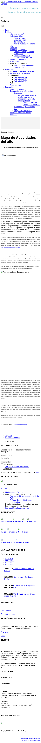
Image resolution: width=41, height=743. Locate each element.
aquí (37, 472)
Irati (14, 587)
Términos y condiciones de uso (31, 740)
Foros (3, 636)
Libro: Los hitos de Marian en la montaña (31, 104)
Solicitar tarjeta (6, 488)
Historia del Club (16, 36)
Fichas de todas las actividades (22, 71)
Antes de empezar (17, 89)
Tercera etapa (19, 42)
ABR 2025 (9, 559)
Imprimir (8, 436)
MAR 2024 (9, 561)
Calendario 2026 (20, 81)
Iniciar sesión (6, 462)
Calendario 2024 (20, 77)
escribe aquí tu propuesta (12, 667)
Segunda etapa (20, 40)
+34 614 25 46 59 (7, 680)
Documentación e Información (21, 91)
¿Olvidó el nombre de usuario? (17, 467)
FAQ (11, 46)
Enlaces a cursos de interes (20, 113)
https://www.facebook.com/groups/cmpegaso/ (11, 247)
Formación (9, 87)
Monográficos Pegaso (26, 101)
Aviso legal (24, 738)
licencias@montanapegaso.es (17, 508)
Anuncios (4, 632)
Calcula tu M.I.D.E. (8, 610)
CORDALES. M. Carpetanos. (24, 585)
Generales (18, 93)
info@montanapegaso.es (10, 686)
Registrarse (7, 469)
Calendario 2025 (20, 79)
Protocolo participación (18, 50)
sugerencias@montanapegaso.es (14, 687)
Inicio (7, 30)
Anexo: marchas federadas (24, 44)
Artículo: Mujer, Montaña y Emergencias (24, 66)
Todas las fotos (15, 85)
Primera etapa (19, 38)
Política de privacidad (33, 738)
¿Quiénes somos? (17, 34)
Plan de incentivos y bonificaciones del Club (23, 57)
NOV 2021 (9, 563)
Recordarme (8, 464)
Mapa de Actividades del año (21, 73)
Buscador (13, 115)
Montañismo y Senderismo (24, 107)
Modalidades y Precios (14, 492)
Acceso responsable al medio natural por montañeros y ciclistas (27, 97)
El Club (8, 32)
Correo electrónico (12, 438)
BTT (15, 109)
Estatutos (13, 48)
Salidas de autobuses (18, 60)
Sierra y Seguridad (8, 614)
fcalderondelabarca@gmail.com (20, 424)
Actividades (9, 69)
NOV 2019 (9, 564)
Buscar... (4, 132)
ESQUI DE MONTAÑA (23, 111)
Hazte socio (14, 61)
